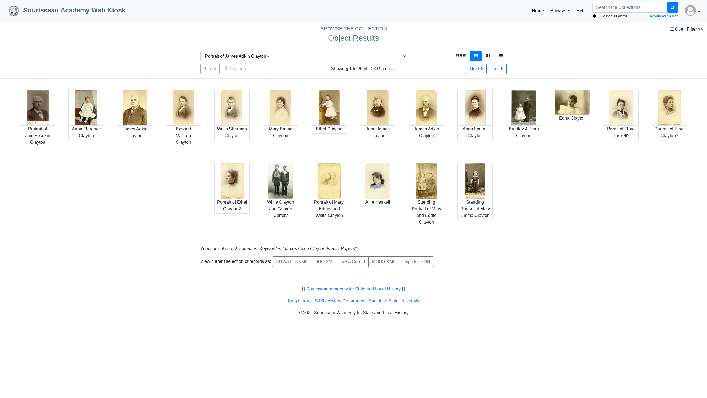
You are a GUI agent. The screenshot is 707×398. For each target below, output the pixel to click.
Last (496, 68)
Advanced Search (664, 16)
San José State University (394, 300)
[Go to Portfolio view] (488, 56)
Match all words (614, 16)
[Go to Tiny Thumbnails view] (461, 56)
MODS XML (383, 261)
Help (581, 10)
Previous (236, 68)
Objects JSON (416, 261)
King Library (300, 300)
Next (475, 68)
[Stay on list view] (501, 56)
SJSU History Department (340, 300)
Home (538, 10)
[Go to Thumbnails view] (476, 56)
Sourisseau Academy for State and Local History (353, 289)
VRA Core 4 (353, 261)
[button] (693, 10)
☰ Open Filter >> (686, 29)
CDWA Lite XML (291, 261)
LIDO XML (324, 261)
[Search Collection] (672, 7)
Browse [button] (558, 10)
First (211, 68)
